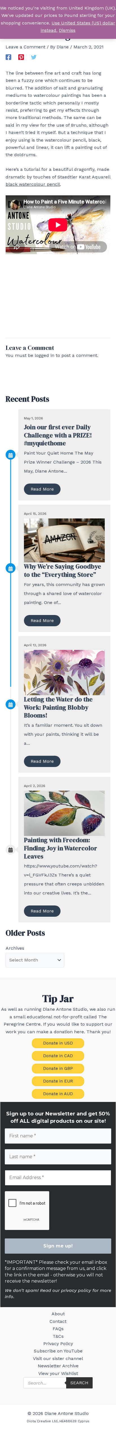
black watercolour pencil (33, 184)
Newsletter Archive (58, 1365)
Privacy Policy (58, 1343)
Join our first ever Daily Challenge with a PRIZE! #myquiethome (58, 435)
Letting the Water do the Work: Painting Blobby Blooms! (58, 707)
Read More (42, 489)
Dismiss (67, 30)
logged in (44, 355)
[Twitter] (34, 57)
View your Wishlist (58, 1373)
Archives (15, 948)
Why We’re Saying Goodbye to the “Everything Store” (62, 570)
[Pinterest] (21, 57)
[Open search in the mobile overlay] (58, 1382)
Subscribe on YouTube (58, 1351)
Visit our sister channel (58, 1358)
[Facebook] (8, 57)
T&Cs (58, 1336)
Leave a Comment (25, 47)
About (58, 1313)
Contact (58, 1321)
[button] (58, 1043)
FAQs (58, 1328)
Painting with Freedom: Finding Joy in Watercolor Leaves (60, 848)
